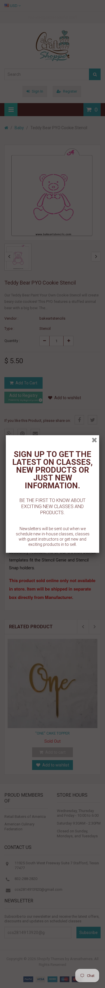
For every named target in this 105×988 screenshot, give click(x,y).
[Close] (94, 440)
